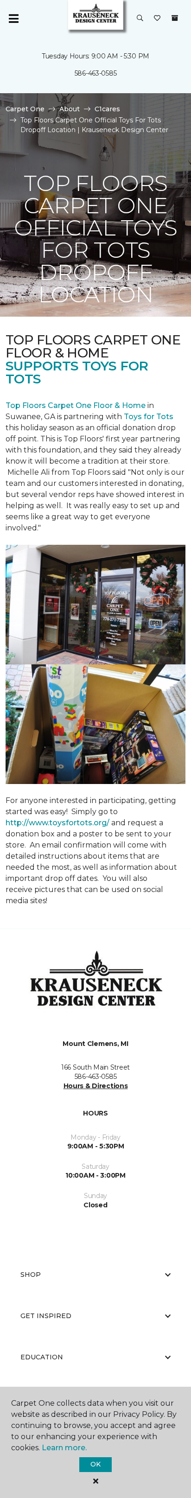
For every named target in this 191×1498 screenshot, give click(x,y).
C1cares (107, 109)
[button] (140, 18)
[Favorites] (157, 18)
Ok (95, 1464)
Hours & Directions (96, 1086)
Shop (30, 1274)
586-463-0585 (96, 73)
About (69, 109)
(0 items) (175, 18)
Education (41, 1357)
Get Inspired (45, 1316)
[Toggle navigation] (13, 19)
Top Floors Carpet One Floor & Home (76, 405)
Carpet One (25, 109)
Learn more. (64, 1447)
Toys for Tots (148, 416)
